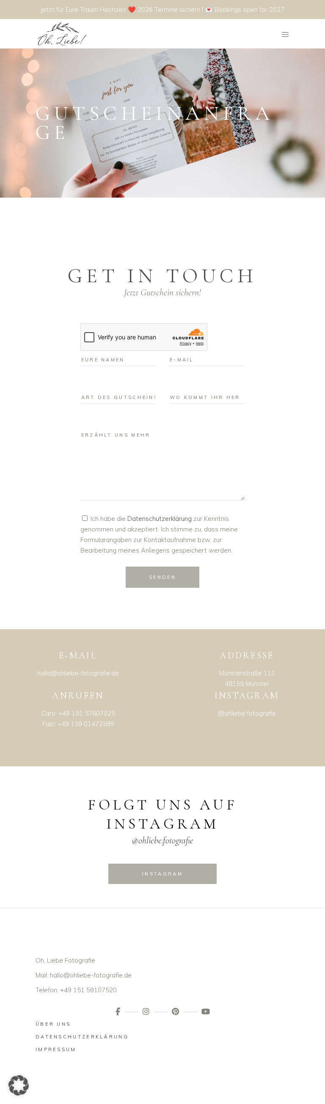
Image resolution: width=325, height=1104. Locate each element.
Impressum (56, 1049)
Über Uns (53, 1024)
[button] (18, 1085)
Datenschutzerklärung (159, 519)
